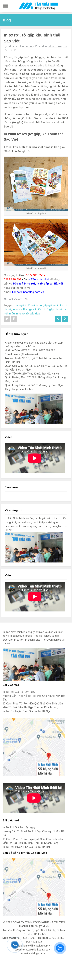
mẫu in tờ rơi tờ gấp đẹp (24, 313)
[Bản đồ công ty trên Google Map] (34, 886)
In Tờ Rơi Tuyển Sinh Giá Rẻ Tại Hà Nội (26, 711)
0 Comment (25, 46)
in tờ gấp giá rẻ (46, 305)
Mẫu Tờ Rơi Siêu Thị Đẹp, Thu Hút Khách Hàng (30, 707)
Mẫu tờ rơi (55, 46)
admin (11, 46)
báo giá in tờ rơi (25, 305)
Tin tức (13, 50)
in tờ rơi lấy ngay (23, 309)
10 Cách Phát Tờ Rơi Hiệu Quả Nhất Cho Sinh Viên (33, 703)
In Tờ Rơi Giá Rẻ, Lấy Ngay (19, 691)
